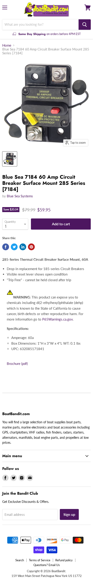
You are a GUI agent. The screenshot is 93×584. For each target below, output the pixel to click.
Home (6, 45)
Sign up (69, 514)
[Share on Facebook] (5, 246)
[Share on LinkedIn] (22, 246)
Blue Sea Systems (20, 196)
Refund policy (64, 560)
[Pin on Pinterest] (31, 246)
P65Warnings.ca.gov (57, 319)
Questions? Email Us (46, 565)
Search (19, 560)
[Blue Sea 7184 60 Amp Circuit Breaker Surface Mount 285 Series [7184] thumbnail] (9, 159)
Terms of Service (39, 560)
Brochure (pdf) (17, 363)
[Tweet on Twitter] (14, 246)
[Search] (85, 24)
